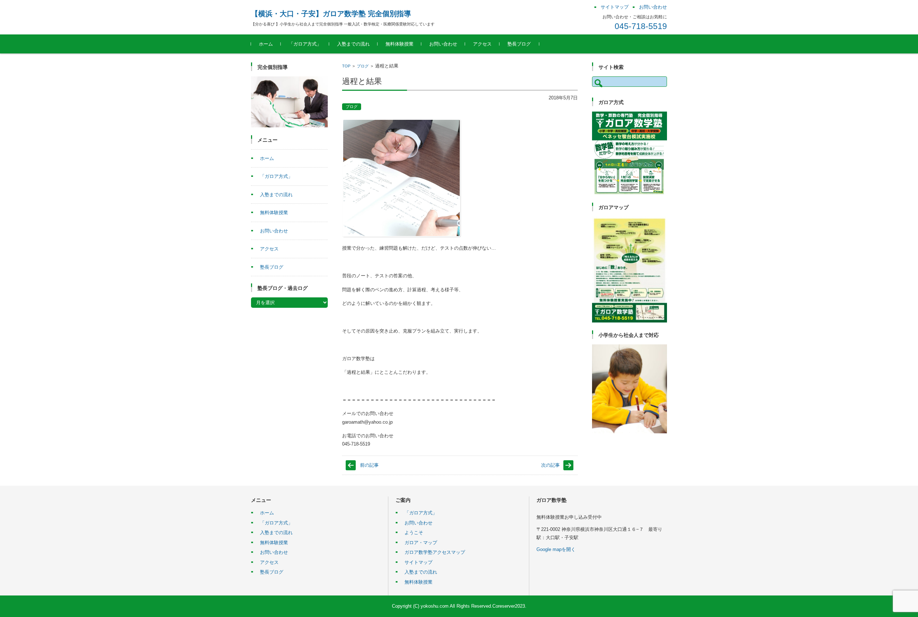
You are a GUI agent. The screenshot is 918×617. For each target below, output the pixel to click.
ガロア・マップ (420, 542)
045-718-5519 (641, 26)
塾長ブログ (519, 44)
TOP (346, 66)
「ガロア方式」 (305, 44)
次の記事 (550, 465)
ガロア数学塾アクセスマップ (434, 552)
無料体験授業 (399, 44)
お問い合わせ (443, 44)
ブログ (363, 66)
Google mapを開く (556, 549)
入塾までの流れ (353, 44)
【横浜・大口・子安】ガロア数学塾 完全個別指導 (331, 14)
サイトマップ (418, 562)
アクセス (482, 44)
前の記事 (369, 465)
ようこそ (413, 532)
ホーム (266, 44)
